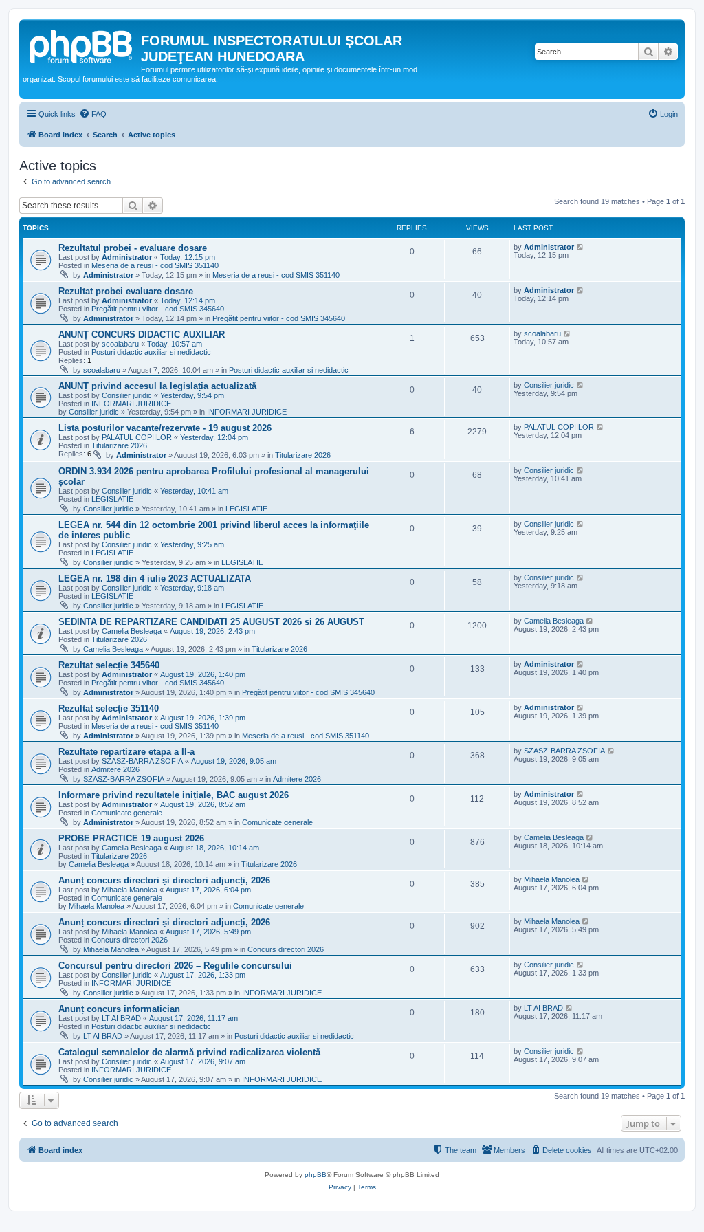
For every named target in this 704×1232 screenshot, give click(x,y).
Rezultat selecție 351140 (108, 708)
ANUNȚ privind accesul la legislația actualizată (157, 386)
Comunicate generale (126, 812)
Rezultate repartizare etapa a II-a (126, 752)
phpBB (316, 1174)
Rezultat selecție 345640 (109, 665)
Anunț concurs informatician (119, 1009)
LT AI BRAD (121, 1018)
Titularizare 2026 (119, 445)
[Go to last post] (580, 247)
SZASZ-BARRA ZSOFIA (142, 761)
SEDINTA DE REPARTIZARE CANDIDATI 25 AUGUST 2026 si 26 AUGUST (211, 622)
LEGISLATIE (112, 499)
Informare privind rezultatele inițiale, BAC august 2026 (173, 795)
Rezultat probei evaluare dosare (125, 291)
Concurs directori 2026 (129, 940)
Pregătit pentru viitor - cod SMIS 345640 (157, 309)
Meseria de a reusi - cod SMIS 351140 (155, 265)
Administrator (127, 257)
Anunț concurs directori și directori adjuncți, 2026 (164, 880)
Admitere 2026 (115, 769)
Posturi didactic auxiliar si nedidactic (151, 352)
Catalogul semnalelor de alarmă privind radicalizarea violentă (189, 1052)
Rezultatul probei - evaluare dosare (132, 248)
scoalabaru (120, 344)
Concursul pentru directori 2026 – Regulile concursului (175, 965)
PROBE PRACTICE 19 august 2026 (131, 838)
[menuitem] (93, 114)
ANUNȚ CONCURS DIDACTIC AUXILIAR (141, 334)
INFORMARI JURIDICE (131, 403)
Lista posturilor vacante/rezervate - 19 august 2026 (165, 428)
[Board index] (82, 45)
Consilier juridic (127, 395)
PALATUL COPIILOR (137, 437)
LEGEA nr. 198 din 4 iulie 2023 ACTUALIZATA (154, 578)
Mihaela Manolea (129, 890)
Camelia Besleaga (132, 631)
